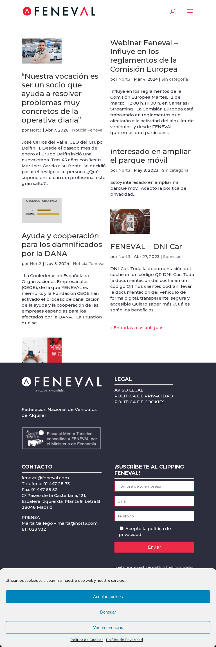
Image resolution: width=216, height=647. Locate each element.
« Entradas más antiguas (136, 327)
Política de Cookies (87, 640)
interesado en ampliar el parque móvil (150, 156)
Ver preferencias (108, 627)
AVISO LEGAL (128, 390)
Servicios (172, 256)
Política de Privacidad (124, 640)
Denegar (108, 612)
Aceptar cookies (108, 596)
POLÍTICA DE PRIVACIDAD (143, 396)
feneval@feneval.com (45, 477)
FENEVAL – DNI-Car (146, 246)
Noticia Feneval (88, 130)
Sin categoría (174, 79)
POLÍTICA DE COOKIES (139, 401)
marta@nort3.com (77, 523)
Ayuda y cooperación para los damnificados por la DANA (62, 244)
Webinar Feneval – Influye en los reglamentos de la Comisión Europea (144, 56)
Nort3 (36, 130)
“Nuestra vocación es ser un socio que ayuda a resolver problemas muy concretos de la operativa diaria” (60, 98)
